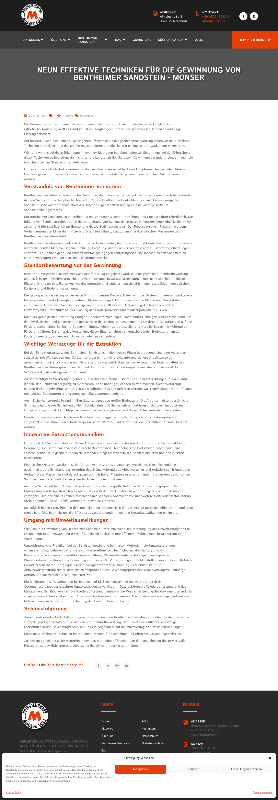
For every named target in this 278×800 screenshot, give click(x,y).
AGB (145, 721)
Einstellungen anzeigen (246, 769)
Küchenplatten (171, 40)
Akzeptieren (141, 769)
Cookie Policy (13, 792)
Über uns (107, 736)
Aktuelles (31, 40)
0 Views (68, 116)
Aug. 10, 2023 (38, 116)
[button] (270, 758)
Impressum (148, 729)
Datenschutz (150, 736)
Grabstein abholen (153, 743)
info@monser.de (214, 21)
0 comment (87, 116)
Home (105, 721)
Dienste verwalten (262, 792)
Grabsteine (142, 40)
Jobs (199, 40)
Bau (118, 40)
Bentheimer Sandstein (115, 743)
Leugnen (193, 769)
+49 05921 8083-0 (215, 16)
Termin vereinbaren (254, 39)
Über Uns (59, 40)
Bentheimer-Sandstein (88, 40)
